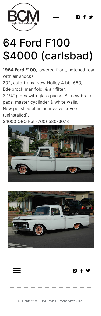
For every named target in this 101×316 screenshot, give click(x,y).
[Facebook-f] (84, 17)
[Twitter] (91, 17)
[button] (56, 17)
